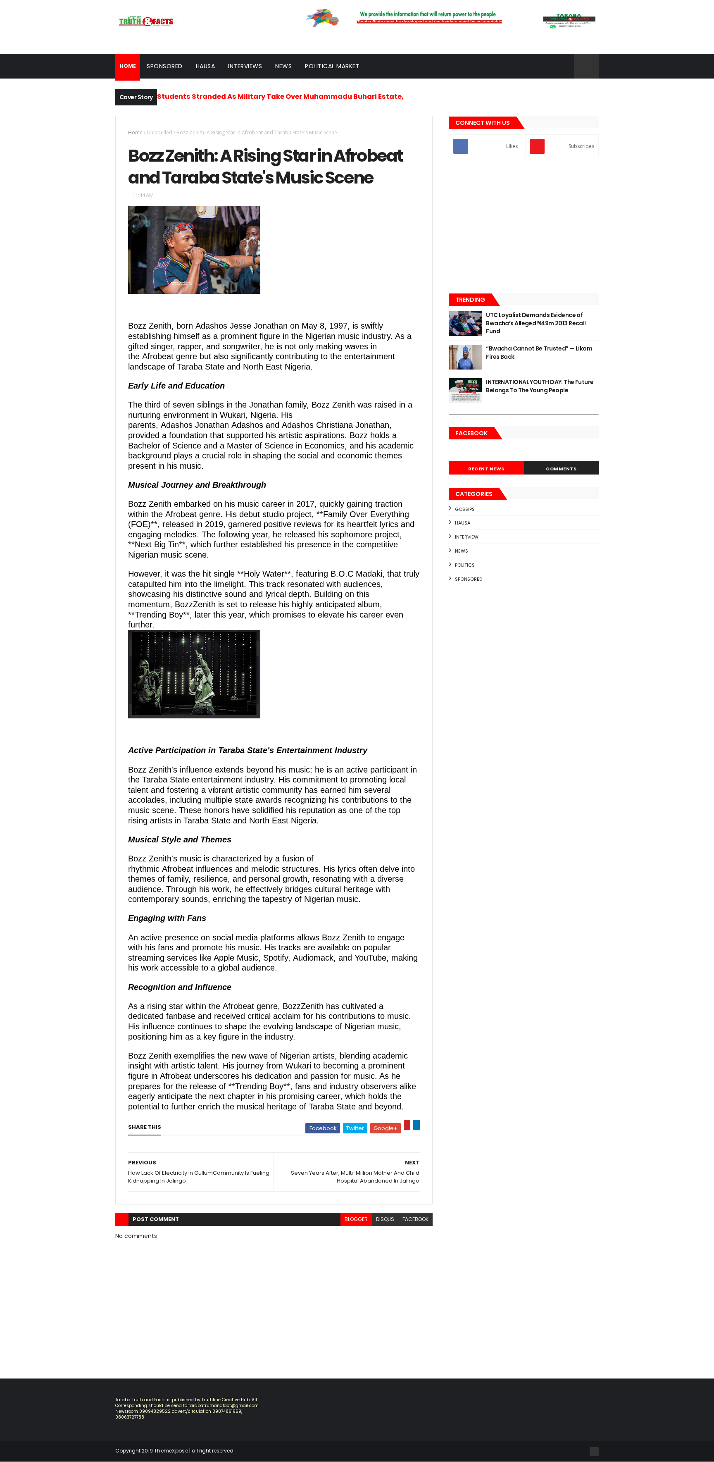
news (461, 551)
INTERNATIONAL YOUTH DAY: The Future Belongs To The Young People (539, 386)
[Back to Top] (594, 1451)
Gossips (465, 509)
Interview (466, 537)
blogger (356, 1219)
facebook (415, 1219)
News (283, 66)
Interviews (245, 66)
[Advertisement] (524, 226)
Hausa (205, 66)
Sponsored (165, 66)
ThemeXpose (171, 1450)
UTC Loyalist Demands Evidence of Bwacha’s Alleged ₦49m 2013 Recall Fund (536, 323)
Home (135, 132)
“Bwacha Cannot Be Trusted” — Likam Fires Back (539, 352)
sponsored (468, 579)
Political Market (332, 66)
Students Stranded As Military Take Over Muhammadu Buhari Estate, (280, 96)
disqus (385, 1219)
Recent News (486, 468)
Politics (465, 565)
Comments (561, 468)
